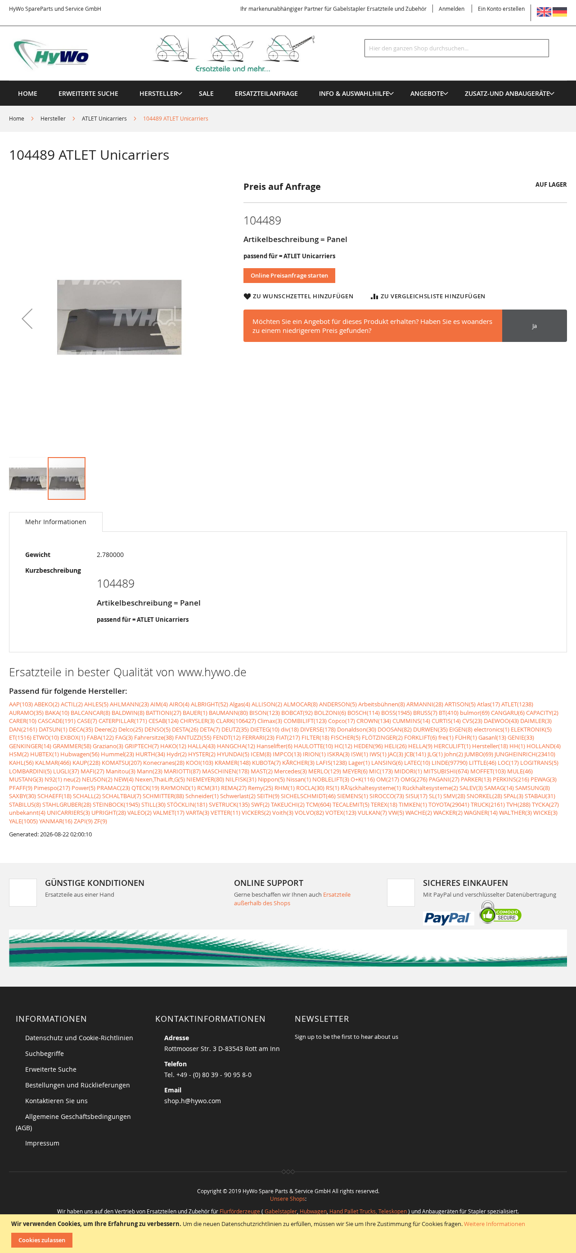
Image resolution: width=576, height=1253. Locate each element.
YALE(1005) (23, 821)
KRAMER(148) (233, 763)
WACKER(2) (448, 812)
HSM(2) (19, 754)
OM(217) (387, 779)
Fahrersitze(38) (154, 737)
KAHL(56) (21, 763)
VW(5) (396, 812)
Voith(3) (282, 812)
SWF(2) (260, 804)
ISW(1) (359, 754)
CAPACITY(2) (542, 713)
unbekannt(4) (27, 812)
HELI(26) (395, 746)
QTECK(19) (145, 788)
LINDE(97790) (450, 763)
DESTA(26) (185, 729)
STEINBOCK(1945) (116, 804)
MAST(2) (262, 771)
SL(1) (435, 796)
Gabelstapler (281, 1211)
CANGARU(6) (508, 713)
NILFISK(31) (240, 779)
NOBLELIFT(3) (330, 779)
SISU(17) (416, 796)
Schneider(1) (202, 796)
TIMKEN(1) (413, 804)
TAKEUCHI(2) (288, 804)
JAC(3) (395, 754)
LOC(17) (508, 763)
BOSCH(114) (363, 713)
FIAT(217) (288, 737)
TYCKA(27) (545, 804)
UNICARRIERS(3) (68, 812)
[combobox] (456, 48)
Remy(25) (260, 788)
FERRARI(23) (258, 737)
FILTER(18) (315, 737)
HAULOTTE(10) (313, 746)
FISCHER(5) (345, 737)
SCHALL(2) (87, 796)
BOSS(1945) (396, 713)
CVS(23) (472, 721)
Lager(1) (359, 763)
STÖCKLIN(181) (187, 804)
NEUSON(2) (97, 779)
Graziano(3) (108, 746)
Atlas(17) (488, 704)
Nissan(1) (298, 779)
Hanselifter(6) (274, 746)
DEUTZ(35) (235, 729)
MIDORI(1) (408, 771)
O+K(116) (363, 779)
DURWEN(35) (430, 729)
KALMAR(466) (53, 763)
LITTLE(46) (482, 763)
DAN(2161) (23, 729)
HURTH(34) (150, 754)
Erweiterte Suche (50, 1069)
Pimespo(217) (52, 788)
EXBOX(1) (73, 737)
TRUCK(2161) (488, 804)
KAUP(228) (86, 763)
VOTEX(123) (340, 812)
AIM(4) (159, 704)
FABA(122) (100, 737)
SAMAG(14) (499, 788)
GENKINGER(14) (30, 746)
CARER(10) (22, 721)
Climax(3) (269, 721)
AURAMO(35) (26, 713)
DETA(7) (210, 729)
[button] (27, 318)
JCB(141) (415, 754)
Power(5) (83, 788)
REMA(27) (234, 788)
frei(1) (446, 737)
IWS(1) (378, 754)
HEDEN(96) (368, 746)
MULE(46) (520, 771)
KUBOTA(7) (266, 763)
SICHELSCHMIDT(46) (308, 796)
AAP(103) (21, 704)
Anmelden (451, 8)
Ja (534, 326)
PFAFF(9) (20, 788)
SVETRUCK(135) (229, 804)
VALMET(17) (168, 812)
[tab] (56, 522)
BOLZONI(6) (330, 713)
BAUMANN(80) (228, 713)
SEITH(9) (268, 796)
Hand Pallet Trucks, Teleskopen (368, 1211)
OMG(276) (414, 779)
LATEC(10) (417, 763)
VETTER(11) (225, 812)
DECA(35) (81, 729)
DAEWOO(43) (501, 721)
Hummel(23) (117, 754)
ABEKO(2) (46, 704)
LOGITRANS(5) (539, 763)
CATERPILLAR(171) (123, 721)
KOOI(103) (199, 763)
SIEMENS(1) (352, 796)
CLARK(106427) (236, 721)
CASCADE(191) (57, 721)
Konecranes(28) (163, 763)
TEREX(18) (384, 804)
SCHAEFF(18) (54, 796)
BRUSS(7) (425, 713)
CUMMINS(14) (411, 721)
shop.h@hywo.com (192, 1100)
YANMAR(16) (55, 821)
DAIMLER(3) (536, 721)
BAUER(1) (195, 713)
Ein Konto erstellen (501, 8)
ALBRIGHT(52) (209, 704)
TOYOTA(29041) (448, 804)
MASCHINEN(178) (225, 771)
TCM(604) (318, 804)
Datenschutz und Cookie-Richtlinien (79, 1037)
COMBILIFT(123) (305, 721)
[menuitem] (158, 93)
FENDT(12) (227, 737)
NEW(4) (124, 779)
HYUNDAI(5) (233, 754)
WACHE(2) (418, 812)
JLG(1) (435, 754)
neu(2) (72, 779)
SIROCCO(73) (386, 796)
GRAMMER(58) (72, 746)
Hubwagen (313, 1211)
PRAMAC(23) (113, 788)
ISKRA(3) (338, 754)
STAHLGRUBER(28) (66, 804)
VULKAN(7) (372, 812)
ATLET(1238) (517, 704)
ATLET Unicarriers (104, 118)
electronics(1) (491, 729)
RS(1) (332, 788)
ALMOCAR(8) (301, 704)
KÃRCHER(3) (298, 763)
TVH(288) (518, 804)
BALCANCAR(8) (90, 713)
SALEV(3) (471, 788)
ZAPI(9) (83, 821)
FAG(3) (124, 737)
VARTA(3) (197, 812)
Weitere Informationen (494, 1224)
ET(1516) (20, 737)
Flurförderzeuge (240, 1211)
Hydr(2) (176, 754)
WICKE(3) (545, 812)
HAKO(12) (173, 746)
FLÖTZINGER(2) (382, 737)
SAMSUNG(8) (532, 788)
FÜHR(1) (466, 737)
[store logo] (176, 53)
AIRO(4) (179, 704)
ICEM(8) (261, 754)
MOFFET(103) (488, 771)
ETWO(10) (46, 737)
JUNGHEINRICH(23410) (525, 754)
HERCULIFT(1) (452, 746)
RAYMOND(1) (178, 788)
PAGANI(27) (444, 779)
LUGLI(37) (66, 771)
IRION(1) (314, 754)
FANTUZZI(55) (193, 737)
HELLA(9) (420, 746)
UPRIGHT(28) (108, 812)
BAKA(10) (57, 713)
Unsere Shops (287, 1198)
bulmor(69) (475, 713)
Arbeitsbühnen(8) (381, 704)
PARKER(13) (476, 779)
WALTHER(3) (515, 812)
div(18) (290, 729)
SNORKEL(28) (484, 796)
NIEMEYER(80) (205, 779)
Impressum (42, 1143)
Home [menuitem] (27, 93)
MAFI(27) (92, 771)
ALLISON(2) (267, 704)
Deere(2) (105, 729)
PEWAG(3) (544, 779)
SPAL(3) (513, 796)
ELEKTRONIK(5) (531, 729)
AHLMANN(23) (129, 704)
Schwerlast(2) (238, 796)
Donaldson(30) (356, 729)
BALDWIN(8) (128, 713)
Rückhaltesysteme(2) (430, 788)
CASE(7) (87, 721)
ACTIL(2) (72, 704)
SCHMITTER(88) (163, 796)
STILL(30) (153, 804)
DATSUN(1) (53, 729)
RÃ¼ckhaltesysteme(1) (371, 788)
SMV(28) (454, 796)
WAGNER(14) (481, 812)
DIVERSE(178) (318, 729)
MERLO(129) (324, 771)
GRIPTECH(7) (142, 746)
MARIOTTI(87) (182, 771)
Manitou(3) (120, 771)
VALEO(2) (139, 812)
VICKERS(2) (256, 812)
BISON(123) (264, 713)
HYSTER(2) (202, 754)
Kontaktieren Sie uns (56, 1100)
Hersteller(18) (490, 746)
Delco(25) (130, 729)
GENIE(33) (521, 737)
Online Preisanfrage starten (289, 275)
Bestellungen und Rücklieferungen (77, 1085)
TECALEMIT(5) (351, 804)
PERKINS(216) (511, 779)
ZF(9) (100, 821)
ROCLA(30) (310, 788)
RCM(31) (208, 788)
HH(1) (517, 746)
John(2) (453, 754)
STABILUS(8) (25, 804)
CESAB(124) (163, 721)
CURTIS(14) (446, 721)
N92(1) (53, 779)
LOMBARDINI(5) (30, 771)
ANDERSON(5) (338, 704)
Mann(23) (149, 771)
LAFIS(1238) (331, 763)
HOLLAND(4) (543, 746)
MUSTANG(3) (26, 779)
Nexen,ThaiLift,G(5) (160, 779)
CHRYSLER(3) (197, 721)
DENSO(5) (157, 729)
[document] (289, 1234)
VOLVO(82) (309, 812)
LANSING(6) (387, 763)
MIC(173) (381, 771)
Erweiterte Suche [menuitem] (88, 93)
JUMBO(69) (478, 754)
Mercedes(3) (290, 771)
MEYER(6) (355, 771)
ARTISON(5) (460, 704)
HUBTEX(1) (44, 754)
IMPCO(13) (287, 754)
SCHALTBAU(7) (121, 796)
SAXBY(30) (22, 796)
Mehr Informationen (55, 521)
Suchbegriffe (44, 1053)
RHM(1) (284, 788)
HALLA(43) (202, 746)
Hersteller (53, 118)
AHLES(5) (96, 704)
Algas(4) (240, 704)
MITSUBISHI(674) (446, 771)
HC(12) (343, 746)
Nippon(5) (271, 779)
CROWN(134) (373, 721)
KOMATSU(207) (122, 763)
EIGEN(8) (460, 729)
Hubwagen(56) (79, 754)
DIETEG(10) (264, 729)
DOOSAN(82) (395, 729)
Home (16, 118)
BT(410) (449, 713)
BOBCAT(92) (297, 713)
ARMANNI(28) (424, 704)
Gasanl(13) (492, 737)
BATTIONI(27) (163, 713)
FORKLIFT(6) (420, 737)
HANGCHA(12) (236, 746)
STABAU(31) (540, 796)
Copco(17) (341, 721)
